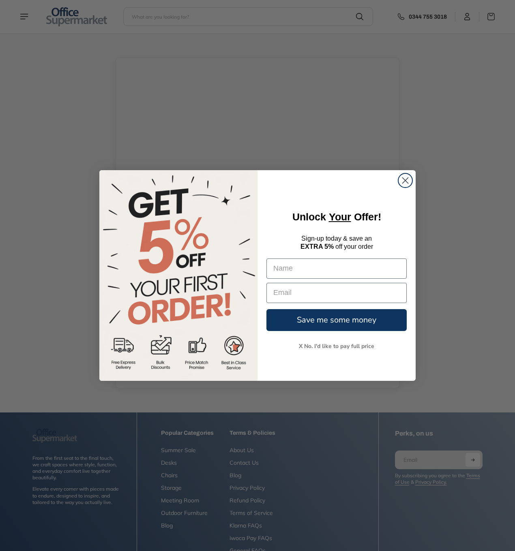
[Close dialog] (405, 180)
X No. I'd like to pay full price (336, 346)
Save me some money (336, 319)
